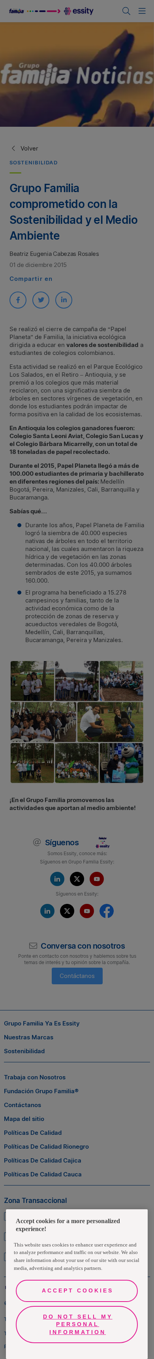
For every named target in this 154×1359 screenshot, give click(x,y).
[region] (77, 1284)
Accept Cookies (77, 1290)
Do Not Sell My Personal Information (78, 1324)
